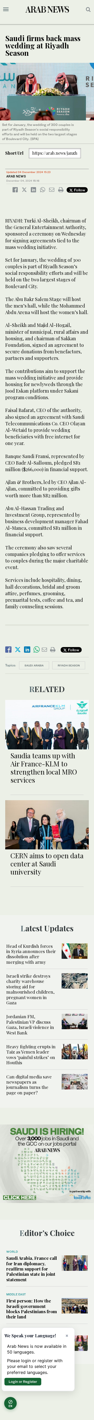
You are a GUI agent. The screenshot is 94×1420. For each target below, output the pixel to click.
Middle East (16, 1294)
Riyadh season (69, 665)
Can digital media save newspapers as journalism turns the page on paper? (29, 1084)
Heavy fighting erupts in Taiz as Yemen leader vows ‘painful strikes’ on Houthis (31, 1054)
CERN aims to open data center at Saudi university (47, 863)
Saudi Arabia (34, 665)
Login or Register (23, 1381)
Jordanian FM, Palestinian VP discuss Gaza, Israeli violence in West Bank (30, 1024)
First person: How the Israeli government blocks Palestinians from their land (31, 1308)
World (12, 1252)
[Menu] (6, 9)
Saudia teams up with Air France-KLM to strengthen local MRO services (43, 768)
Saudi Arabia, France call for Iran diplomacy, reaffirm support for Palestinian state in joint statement (31, 1268)
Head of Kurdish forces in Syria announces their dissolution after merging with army (31, 954)
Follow (79, 190)
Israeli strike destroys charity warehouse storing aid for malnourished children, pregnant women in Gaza (30, 989)
